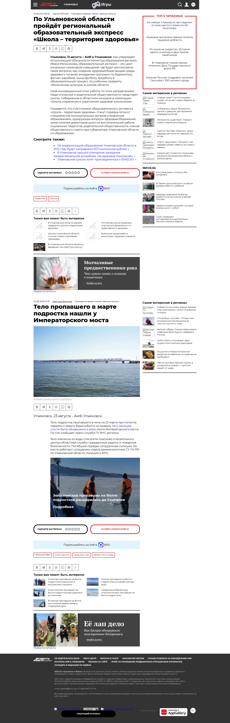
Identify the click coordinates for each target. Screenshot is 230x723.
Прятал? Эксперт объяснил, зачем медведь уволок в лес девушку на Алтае (175, 134)
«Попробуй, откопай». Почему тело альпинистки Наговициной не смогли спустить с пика (175, 321)
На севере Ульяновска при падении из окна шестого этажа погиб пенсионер (169, 25)
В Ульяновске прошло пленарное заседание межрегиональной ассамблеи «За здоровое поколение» (93, 154)
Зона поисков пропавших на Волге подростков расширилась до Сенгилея (89, 497)
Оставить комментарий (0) (115, 173)
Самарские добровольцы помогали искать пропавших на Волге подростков (118, 593)
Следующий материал (88, 714)
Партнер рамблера (148, 711)
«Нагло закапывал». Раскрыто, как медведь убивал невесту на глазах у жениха (176, 145)
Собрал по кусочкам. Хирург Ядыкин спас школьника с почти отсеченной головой (176, 310)
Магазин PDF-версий (133, 658)
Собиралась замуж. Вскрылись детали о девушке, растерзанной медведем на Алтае (174, 111)
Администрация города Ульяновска (53, 399)
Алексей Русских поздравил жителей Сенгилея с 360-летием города (169, 79)
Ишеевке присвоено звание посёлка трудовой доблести (169, 39)
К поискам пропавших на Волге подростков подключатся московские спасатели (64, 582)
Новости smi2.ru (45, 291)
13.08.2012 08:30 (42, 13)
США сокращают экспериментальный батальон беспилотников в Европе (172, 219)
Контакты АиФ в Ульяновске (69, 662)
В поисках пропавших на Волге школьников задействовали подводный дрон (64, 603)
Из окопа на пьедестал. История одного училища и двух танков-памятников (170, 52)
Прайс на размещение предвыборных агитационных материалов (146, 662)
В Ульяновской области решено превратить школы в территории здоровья (65, 225)
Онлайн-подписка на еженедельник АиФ (170, 658)
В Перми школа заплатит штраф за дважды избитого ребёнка (174, 184)
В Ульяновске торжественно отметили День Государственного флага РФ (170, 65)
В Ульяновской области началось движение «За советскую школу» (66, 245)
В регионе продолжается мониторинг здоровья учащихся (118, 235)
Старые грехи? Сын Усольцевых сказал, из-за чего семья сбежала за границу (176, 100)
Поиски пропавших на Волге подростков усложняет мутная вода (117, 582)
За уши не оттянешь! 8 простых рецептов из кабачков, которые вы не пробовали (176, 354)
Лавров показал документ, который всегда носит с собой (174, 207)
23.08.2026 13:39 (42, 301)
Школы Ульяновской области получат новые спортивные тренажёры (63, 236)
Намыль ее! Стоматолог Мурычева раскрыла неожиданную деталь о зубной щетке (175, 156)
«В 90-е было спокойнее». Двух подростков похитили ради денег (175, 341)
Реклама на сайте (97, 662)
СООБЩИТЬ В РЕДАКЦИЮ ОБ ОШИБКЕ (72, 665)
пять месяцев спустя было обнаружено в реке (90, 427)
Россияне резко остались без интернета (171, 173)
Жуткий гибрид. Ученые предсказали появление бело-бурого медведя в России (176, 332)
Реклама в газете (109, 658)
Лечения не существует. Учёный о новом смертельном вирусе (174, 121)
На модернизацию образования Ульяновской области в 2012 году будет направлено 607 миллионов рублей (95, 147)
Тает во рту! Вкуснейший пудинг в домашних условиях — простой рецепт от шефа (175, 365)
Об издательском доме (66, 658)
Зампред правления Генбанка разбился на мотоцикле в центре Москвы (173, 196)
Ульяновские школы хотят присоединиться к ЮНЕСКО (95, 159)
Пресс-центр (89, 658)
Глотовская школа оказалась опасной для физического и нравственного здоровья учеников (109, 227)
